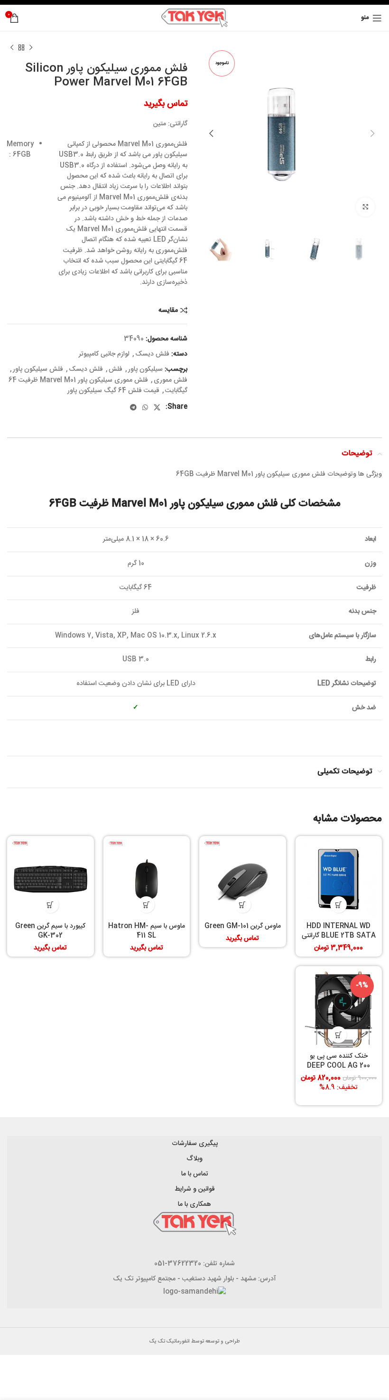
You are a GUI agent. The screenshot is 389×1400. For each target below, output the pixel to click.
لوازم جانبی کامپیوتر (104, 354)
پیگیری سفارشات (195, 1143)
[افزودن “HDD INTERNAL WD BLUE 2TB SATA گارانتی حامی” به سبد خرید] (338, 904)
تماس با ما (194, 1174)
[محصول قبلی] (31, 48)
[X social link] (157, 407)
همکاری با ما (194, 1204)
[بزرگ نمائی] (365, 206)
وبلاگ (194, 1159)
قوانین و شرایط (195, 1189)
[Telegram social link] (133, 407)
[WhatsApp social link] (145, 407)
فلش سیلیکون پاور (38, 369)
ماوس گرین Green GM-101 (242, 926)
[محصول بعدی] (12, 48)
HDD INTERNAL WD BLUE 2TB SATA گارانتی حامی (339, 935)
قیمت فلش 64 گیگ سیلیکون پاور (113, 390)
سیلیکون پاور (145, 369)
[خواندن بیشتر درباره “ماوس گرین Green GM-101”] (242, 904)
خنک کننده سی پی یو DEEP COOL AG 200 (338, 1061)
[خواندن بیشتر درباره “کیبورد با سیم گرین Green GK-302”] (50, 904)
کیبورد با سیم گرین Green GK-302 (50, 931)
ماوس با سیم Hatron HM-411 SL (146, 931)
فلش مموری (170, 380)
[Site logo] (194, 18)
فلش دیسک (152, 354)
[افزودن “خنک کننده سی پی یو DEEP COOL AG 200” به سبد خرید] (338, 1034)
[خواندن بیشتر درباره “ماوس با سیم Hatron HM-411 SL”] (146, 904)
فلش (115, 369)
